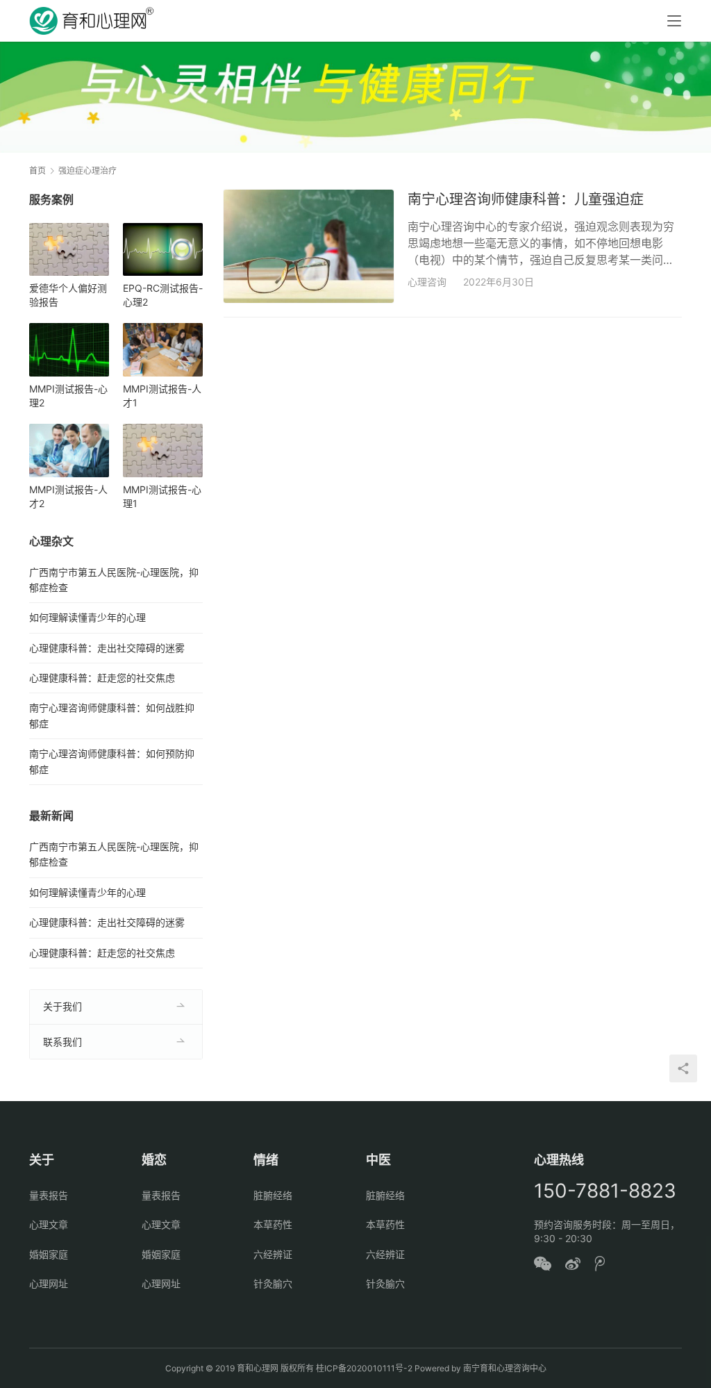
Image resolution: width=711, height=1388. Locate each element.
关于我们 (62, 1006)
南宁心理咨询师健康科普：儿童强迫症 (526, 199)
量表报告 (48, 1195)
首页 (37, 170)
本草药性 (272, 1224)
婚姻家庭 (48, 1254)
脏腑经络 (272, 1195)
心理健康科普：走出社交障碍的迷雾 (107, 648)
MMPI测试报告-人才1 (162, 395)
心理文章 (48, 1224)
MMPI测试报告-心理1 (162, 496)
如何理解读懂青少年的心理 (87, 617)
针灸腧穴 (272, 1283)
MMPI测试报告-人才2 (68, 496)
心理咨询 (427, 282)
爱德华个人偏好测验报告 (68, 295)
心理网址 (48, 1283)
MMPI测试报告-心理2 (68, 395)
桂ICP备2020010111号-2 (364, 1368)
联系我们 (62, 1042)
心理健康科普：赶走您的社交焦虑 (102, 678)
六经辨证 (272, 1254)
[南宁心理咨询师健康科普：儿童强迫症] (309, 246)
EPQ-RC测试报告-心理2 (163, 295)
